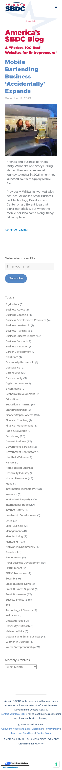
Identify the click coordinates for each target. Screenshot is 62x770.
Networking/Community (20, 547)
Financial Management (19, 425)
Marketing (12, 541)
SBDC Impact (14, 568)
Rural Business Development (23, 563)
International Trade (17, 504)
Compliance (13, 367)
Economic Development (20, 394)
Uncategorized (14, 621)
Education (12, 399)
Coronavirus (13, 373)
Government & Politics (19, 446)
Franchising (12, 436)
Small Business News (18, 584)
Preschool (12, 552)
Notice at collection (10, 767)
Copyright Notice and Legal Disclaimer (22, 729)
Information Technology (20, 489)
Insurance (11, 494)
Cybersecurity (14, 378)
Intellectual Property (18, 499)
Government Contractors (21, 452)
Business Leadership (18, 325)
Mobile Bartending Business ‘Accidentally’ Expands (25, 76)
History (10, 462)
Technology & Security (19, 610)
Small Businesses (16, 594)
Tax (8, 605)
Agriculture (12, 304)
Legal (9, 520)
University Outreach (18, 626)
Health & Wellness (17, 457)
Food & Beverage (16, 431)
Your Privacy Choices (19, 763)
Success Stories (15, 599)
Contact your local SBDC (14, 714)
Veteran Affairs (15, 631)
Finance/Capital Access (19, 415)
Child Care (12, 357)
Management (14, 531)
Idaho (9, 483)
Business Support (16, 341)
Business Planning (16, 330)
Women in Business (17, 642)
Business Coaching (17, 315)
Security (11, 578)
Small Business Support (20, 589)
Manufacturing (14, 536)
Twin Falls (12, 615)
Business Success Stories (20, 336)
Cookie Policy (44, 733)
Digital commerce (16, 383)
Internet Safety (15, 510)
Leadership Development (21, 515)
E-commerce (13, 388)
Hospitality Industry (17, 473)
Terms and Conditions (23, 733)
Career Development (18, 352)
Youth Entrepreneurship (20, 647)
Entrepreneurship (16, 410)
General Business (16, 441)
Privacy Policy (52, 729)
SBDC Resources (16, 573)
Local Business (14, 526)
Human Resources (16, 478)
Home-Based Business (19, 468)
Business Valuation (17, 346)
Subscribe (16, 278)
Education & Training (18, 404)
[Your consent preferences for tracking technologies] (56, 764)
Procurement (13, 557)
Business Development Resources (26, 320)
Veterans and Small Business (23, 636)
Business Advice (15, 309)
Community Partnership (20, 362)
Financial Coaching (17, 420)
